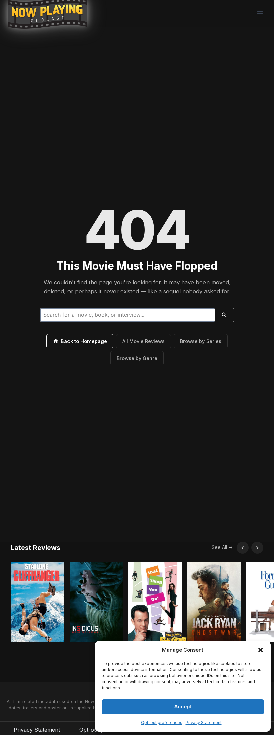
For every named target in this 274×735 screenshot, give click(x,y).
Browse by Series (200, 341)
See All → (222, 547)
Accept (182, 706)
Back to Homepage (84, 341)
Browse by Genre (137, 358)
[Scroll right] (257, 548)
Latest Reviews (35, 548)
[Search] (224, 315)
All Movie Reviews (143, 341)
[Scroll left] (243, 548)
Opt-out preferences (161, 722)
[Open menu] (260, 13)
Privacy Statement (204, 722)
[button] (260, 650)
